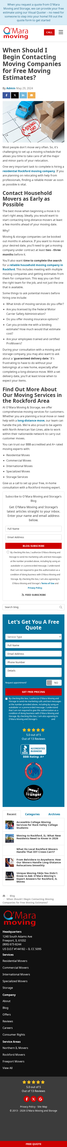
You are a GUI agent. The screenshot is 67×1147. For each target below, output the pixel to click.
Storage (8, 988)
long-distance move (31, 420)
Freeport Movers (13, 1061)
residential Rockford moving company (29, 171)
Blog (5, 1008)
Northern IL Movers (15, 1048)
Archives (54, 814)
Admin (10, 88)
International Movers (16, 974)
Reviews (8, 1021)
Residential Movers (15, 961)
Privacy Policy (35, 587)
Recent (11, 814)
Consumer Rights (14, 1034)
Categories (32, 814)
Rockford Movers (14, 1055)
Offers (7, 1014)
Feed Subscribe (35, 594)
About (6, 1001)
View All (8, 1068)
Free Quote (33, 1144)
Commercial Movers (16, 968)
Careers (8, 1028)
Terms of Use (47, 583)
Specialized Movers (15, 981)
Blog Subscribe (33, 545)
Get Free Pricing (33, 691)
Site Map (42, 1106)
